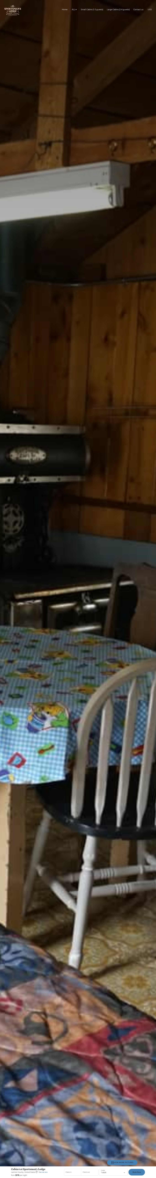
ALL (74, 9)
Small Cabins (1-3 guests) (92, 9)
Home (64, 9)
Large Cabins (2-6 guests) (118, 9)
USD (150, 9)
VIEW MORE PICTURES (123, 1162)
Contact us (138, 9)
